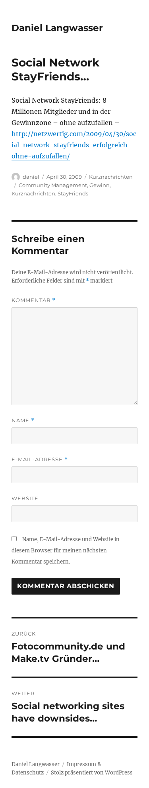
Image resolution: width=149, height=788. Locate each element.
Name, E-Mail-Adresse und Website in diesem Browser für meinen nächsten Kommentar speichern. (66, 550)
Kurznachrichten (111, 177)
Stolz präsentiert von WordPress (92, 772)
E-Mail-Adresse (40, 459)
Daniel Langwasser (57, 27)
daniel (31, 177)
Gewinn (99, 185)
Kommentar (34, 300)
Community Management (53, 185)
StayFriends (73, 193)
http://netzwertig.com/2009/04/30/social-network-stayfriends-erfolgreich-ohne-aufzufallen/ (74, 145)
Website (25, 498)
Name (23, 420)
